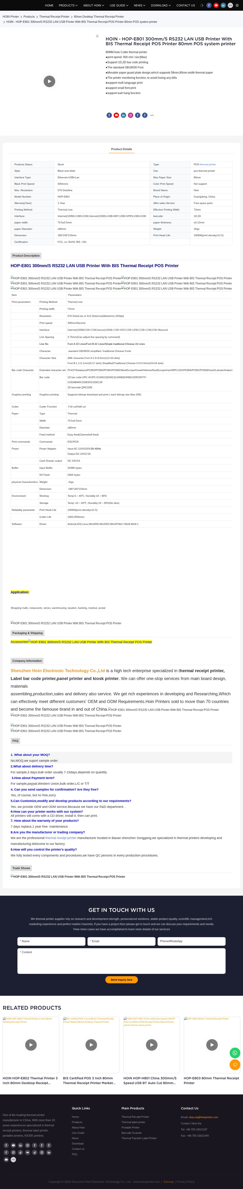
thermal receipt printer (60, 838)
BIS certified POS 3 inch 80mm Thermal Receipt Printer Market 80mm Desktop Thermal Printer (88, 1080)
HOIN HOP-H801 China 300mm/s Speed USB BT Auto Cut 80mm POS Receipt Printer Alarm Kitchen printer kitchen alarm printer (151, 1080)
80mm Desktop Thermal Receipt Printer (99, 16)
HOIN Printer (11, 16)
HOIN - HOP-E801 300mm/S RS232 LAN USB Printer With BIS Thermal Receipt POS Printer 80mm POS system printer (81, 21)
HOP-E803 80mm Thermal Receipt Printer (211, 1080)
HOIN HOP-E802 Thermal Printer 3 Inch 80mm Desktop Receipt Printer (30, 1080)
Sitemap (168, 1181)
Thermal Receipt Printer (54, 16)
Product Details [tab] (121, 149)
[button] (202, 5)
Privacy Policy (186, 1181)
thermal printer (208, 164)
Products (29, 16)
